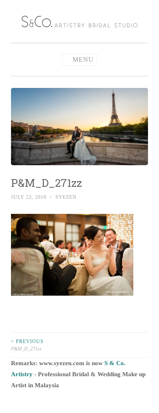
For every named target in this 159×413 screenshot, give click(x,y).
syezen (66, 197)
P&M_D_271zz (27, 345)
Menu (83, 59)
